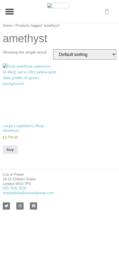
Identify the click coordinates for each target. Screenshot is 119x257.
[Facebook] (33, 206)
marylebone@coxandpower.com (28, 193)
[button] (10, 11)
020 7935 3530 (14, 188)
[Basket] (106, 11)
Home (7, 25)
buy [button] (10, 149)
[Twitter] (6, 206)
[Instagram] (20, 206)
